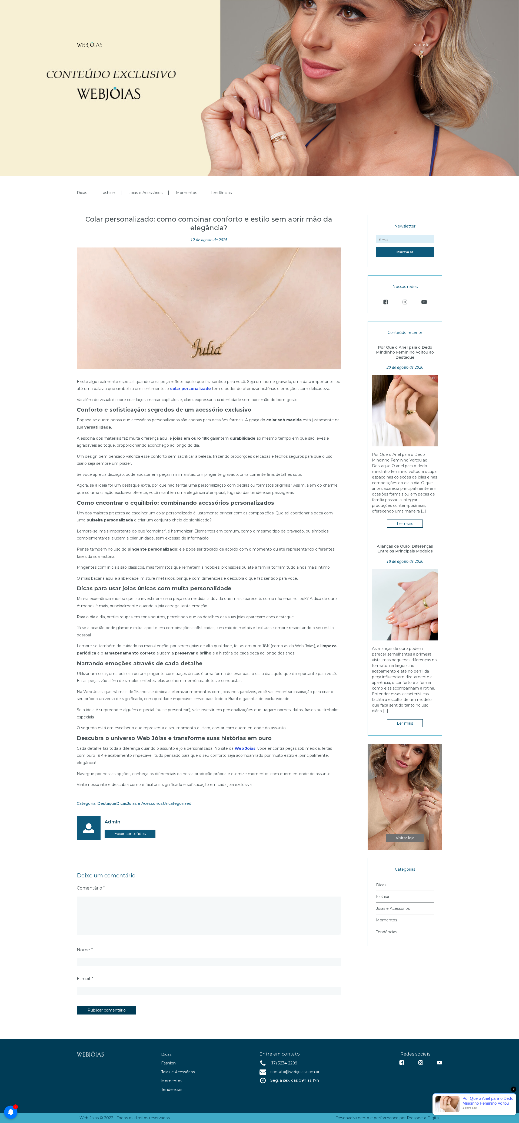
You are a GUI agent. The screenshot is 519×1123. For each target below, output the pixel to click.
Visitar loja (423, 44)
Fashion (108, 192)
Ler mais (405, 523)
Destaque (106, 803)
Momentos (186, 192)
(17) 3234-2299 (283, 1063)
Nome (85, 949)
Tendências (221, 192)
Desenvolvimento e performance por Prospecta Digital (387, 1117)
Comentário (91, 888)
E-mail (85, 978)
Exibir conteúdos (130, 833)
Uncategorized (177, 803)
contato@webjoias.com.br (295, 1071)
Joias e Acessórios (145, 192)
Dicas (82, 192)
